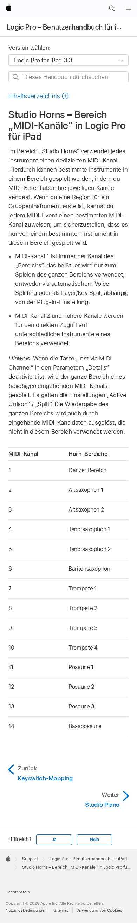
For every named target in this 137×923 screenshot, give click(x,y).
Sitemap (61, 910)
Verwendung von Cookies (99, 910)
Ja (54, 839)
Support (30, 858)
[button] (111, 8)
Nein (94, 839)
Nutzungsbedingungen (26, 910)
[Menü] (128, 8)
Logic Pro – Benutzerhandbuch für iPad (67, 27)
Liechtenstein (17, 892)
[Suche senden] (16, 77)
